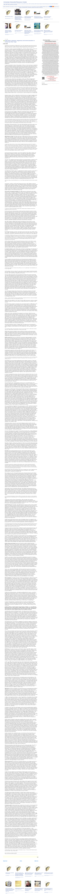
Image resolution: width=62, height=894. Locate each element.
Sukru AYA (47, 6)
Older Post (36, 860)
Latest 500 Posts (24, 7)
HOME (4, 6)
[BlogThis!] (4, 43)
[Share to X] (5, 43)
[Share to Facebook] (7, 43)
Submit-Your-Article (35, 7)
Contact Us (41, 7)
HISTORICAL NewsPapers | (10, 6)
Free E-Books (34, 6)
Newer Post (5, 860)
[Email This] (3, 43)
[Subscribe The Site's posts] (52, 6)
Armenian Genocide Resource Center (15, 2)
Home (21, 860)
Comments (29, 7)
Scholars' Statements (18, 6)
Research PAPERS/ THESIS (41, 6)
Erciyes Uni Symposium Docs (26, 6)
